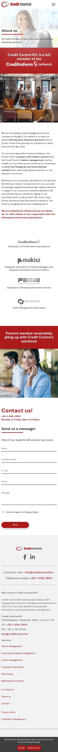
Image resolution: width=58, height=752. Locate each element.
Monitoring (7, 674)
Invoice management (12, 660)
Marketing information (12, 680)
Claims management (11, 646)
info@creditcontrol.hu (39, 572)
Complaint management (13, 719)
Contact (5, 703)
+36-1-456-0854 (11, 416)
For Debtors (7, 689)
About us (6, 696)
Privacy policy (8, 712)
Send (15, 525)
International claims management (18, 653)
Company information (12, 667)
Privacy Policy (31, 512)
